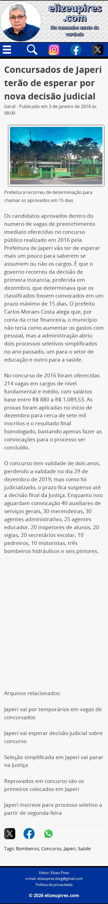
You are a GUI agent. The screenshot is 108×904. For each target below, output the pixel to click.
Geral (10, 106)
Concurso (51, 849)
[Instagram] (54, 49)
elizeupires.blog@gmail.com (60, 878)
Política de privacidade (54, 884)
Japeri (70, 849)
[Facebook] (75, 49)
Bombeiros (27, 849)
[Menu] (10, 49)
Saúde (84, 849)
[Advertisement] (54, 617)
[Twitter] (97, 49)
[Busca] (32, 49)
